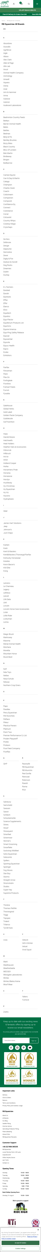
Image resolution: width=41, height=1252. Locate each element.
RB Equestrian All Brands (13, 20)
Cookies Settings (20, 1248)
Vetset (24, 946)
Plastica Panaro (9, 725)
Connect (6, 207)
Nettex (6, 675)
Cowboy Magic (9, 224)
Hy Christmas (9, 486)
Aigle (5, 53)
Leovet (6, 596)
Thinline (6, 905)
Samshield (7, 805)
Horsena (6, 473)
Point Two (7, 732)
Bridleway (7, 156)
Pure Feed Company (11, 748)
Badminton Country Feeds (14, 117)
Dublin (6, 271)
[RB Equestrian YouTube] (30, 1047)
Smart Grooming (10, 844)
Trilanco (6, 924)
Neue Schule (8, 679)
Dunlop (6, 275)
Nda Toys (7, 672)
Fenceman (7, 371)
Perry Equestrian (10, 712)
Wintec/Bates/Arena (11, 981)
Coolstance (8, 211)
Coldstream (8, 194)
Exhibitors (7, 355)
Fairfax (6, 367)
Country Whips (9, 220)
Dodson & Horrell (10, 262)
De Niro (6, 239)
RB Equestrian (28, 767)
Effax (5, 300)
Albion (6, 56)
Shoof (5, 828)
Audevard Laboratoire (12, 105)
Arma (5, 95)
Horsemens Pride (10, 470)
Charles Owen (9, 188)
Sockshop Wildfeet (11, 850)
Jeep (5, 526)
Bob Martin (8, 153)
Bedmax (6, 133)
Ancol (5, 69)
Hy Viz (6, 492)
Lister (5, 612)
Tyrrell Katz (8, 928)
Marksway (7, 637)
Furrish (6, 390)
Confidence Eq (9, 204)
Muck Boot (7, 657)
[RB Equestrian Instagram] (17, 1047)
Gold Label (7, 412)
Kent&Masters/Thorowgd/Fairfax (17, 554)
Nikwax (6, 682)
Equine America (9, 329)
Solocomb (7, 857)
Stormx (6, 877)
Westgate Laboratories (12, 975)
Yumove (25, 1000)
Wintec (6, 978)
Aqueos (6, 82)
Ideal (5, 511)
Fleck (5, 374)
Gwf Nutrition (8, 422)
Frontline (7, 383)
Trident (6, 921)
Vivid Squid (26, 949)
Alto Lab (6, 66)
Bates (5, 127)
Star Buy (6, 873)
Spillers (6, 860)
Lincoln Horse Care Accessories (16, 609)
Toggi (5, 915)
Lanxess (6, 583)
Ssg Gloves (8, 870)
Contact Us (6, 1163)
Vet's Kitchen (27, 943)
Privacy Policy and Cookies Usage (12, 1106)
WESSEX (7, 971)
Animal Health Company (13, 73)
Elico (5, 310)
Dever (5, 255)
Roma (24, 786)
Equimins (7, 326)
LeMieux (6, 593)
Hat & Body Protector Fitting (11, 1129)
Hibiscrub (7, 450)
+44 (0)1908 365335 (10, 1147)
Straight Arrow (9, 880)
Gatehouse (7, 405)
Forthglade (7, 380)
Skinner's (7, 841)
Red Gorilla (26, 773)
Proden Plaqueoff (10, 738)
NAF (5, 669)
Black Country (9, 146)
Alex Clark (7, 59)
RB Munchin (27, 770)
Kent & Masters (9, 551)
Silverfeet (7, 834)
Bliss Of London (9, 150)
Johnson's (7, 529)
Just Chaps (8, 533)
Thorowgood (8, 911)
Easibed (6, 290)
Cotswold (7, 217)
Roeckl (25, 783)
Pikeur (6, 722)
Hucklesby (7, 482)
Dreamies (7, 268)
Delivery (5, 1095)
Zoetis (6, 1012)
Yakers (25, 996)
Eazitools (7, 297)
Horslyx (6, 479)
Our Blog (5, 1121)
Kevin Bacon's (9, 564)
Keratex (6, 561)
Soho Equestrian (10, 854)
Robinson (26, 780)
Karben (6, 545)
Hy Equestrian (9, 489)
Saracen (6, 808)
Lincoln (6, 606)
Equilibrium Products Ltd (13, 323)
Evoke (5, 352)
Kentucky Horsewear (12, 558)
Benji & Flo (7, 137)
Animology (7, 76)
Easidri (6, 293)
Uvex (5, 940)
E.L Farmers (8, 287)
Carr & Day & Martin (11, 178)
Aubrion (6, 102)
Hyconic (6, 496)
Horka (5, 466)
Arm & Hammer (9, 92)
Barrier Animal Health (12, 124)
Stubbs (6, 886)
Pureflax (6, 752)
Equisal (6, 336)
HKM (5, 460)
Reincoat (26, 777)
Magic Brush (8, 634)
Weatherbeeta (9, 968)
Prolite (6, 742)
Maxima (6, 640)
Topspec (6, 918)
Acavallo (6, 47)
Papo (5, 706)
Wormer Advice (7, 1126)
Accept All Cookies (20, 1243)
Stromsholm (8, 883)
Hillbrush (7, 453)
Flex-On (6, 377)
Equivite (6, 342)
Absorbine (7, 43)
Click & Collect (7, 1097)
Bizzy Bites (7, 143)
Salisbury (7, 802)
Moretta (6, 650)
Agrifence (7, 50)
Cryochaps (7, 227)
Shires (6, 824)
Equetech (7, 313)
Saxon (6, 811)
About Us (5, 1115)
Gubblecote (8, 418)
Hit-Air (6, 456)
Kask (5, 548)
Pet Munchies (9, 716)
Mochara (7, 647)
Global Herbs (8, 409)
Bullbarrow (7, 163)
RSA (24, 790)
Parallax (6, 709)
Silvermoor (7, 837)
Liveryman (7, 619)
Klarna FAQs (6, 1134)
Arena (5, 86)
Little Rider (7, 615)
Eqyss (5, 349)
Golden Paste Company (13, 415)
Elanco (6, 306)
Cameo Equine (9, 175)
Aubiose (6, 99)
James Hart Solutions (12, 523)
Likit (5, 602)
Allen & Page (8, 63)
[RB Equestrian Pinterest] (23, 1047)
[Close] (38, 1229)
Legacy (6, 589)
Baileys (6, 120)
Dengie (6, 245)
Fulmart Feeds (9, 387)
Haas (5, 434)
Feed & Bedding (7, 1131)
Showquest (8, 831)
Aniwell (6, 79)
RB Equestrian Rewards (10, 1137)
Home (3, 20)
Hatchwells (8, 440)
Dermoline (7, 252)
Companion (8, 198)
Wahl (5, 961)
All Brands (6, 1118)
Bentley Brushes (10, 140)
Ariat (5, 89)
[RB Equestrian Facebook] (11, 1047)
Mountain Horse (10, 653)
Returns (5, 1100)
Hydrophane (8, 499)
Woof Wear (8, 984)
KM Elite (6, 567)
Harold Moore (9, 437)
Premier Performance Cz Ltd (15, 735)
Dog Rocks (7, 265)
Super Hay (7, 890)
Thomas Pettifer (10, 908)
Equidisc (6, 316)
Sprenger (7, 867)
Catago (6, 181)
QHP (5, 764)
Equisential (7, 339)
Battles (6, 130)
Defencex (7, 242)
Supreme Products (11, 893)
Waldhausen (8, 965)
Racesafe (26, 764)
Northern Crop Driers (11, 685)
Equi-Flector (8, 319)
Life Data (7, 599)
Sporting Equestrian (11, 863)
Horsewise (7, 476)
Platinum (7, 729)
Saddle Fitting (7, 1123)
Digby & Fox (8, 258)
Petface (6, 719)
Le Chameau (8, 586)
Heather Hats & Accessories (14, 447)
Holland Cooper (9, 463)
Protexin (6, 745)
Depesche (7, 249)
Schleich (6, 815)
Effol (5, 303)
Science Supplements (12, 821)
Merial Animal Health (12, 644)
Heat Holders (8, 443)
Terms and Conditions (9, 1103)
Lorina (6, 622)
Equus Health (8, 345)
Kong (5, 571)
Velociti (25, 940)
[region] (20, 1239)
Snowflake (7, 847)
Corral (5, 214)
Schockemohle (9, 818)
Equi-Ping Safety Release (13, 332)
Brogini (6, 159)
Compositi (7, 201)
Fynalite (6, 393)
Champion (7, 185)
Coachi (6, 191)
